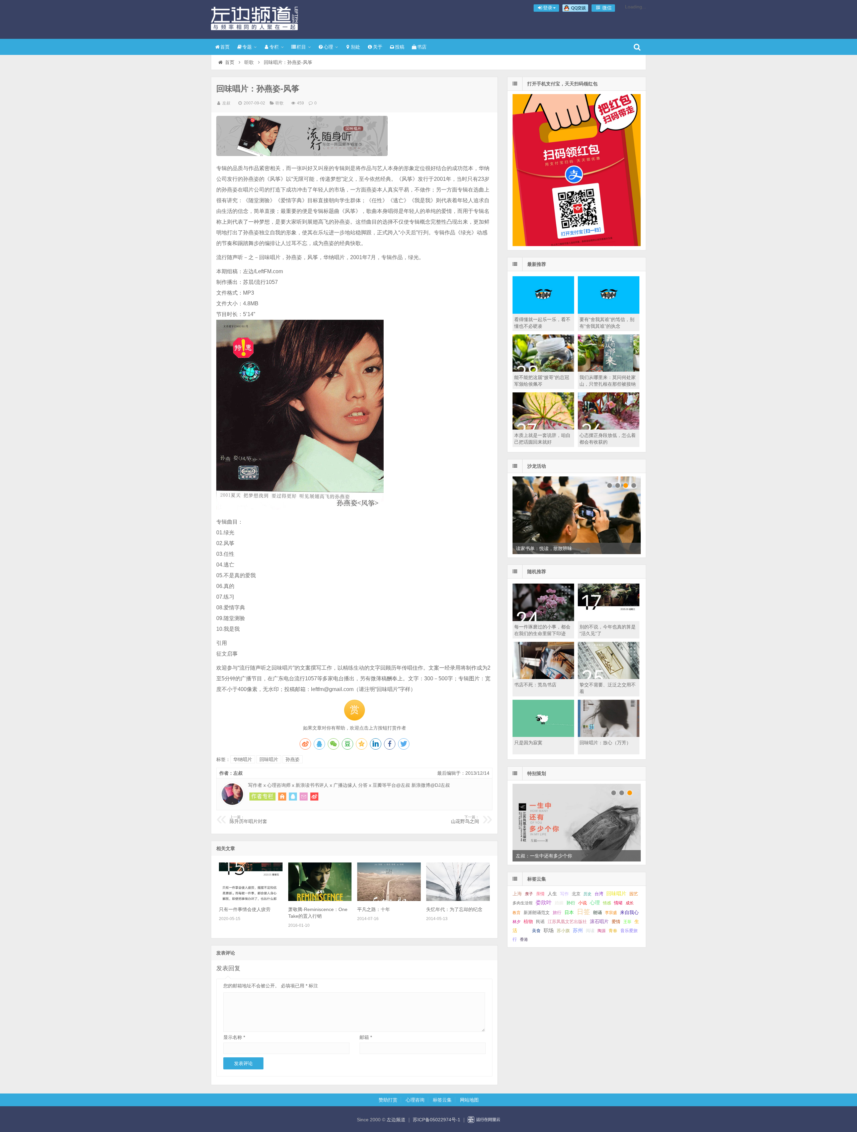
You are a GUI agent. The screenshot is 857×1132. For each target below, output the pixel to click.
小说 (582, 902)
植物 (528, 921)
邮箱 (366, 1037)
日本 (569, 912)
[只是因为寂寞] (543, 735)
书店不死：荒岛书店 (535, 684)
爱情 (616, 921)
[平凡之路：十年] (389, 899)
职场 (549, 930)
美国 (524, 930)
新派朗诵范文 (537, 912)
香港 (524, 939)
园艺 (633, 893)
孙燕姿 (293, 759)
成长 (630, 903)
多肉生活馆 (523, 903)
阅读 (590, 930)
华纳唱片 (242, 759)
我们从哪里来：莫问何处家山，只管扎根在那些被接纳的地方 (607, 384)
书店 (421, 47)
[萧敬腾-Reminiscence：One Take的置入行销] (320, 899)
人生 (552, 893)
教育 (517, 912)
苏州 (578, 930)
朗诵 (597, 912)
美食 (536, 930)
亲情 (540, 893)
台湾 (599, 893)
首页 (225, 47)
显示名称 (234, 1037)
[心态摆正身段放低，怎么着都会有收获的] (608, 428)
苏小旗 (563, 930)
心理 (328, 47)
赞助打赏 (388, 1100)
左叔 (226, 103)
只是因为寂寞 (528, 742)
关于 (377, 47)
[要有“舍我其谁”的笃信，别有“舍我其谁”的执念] (608, 312)
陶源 (602, 930)
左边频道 (254, 18)
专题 (247, 47)
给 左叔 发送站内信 (304, 797)
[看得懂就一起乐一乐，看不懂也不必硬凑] (543, 312)
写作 (564, 893)
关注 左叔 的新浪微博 (314, 797)
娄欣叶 (544, 902)
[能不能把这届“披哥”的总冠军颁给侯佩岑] (543, 370)
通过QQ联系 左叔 (293, 797)
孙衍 (570, 902)
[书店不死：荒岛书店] (543, 677)
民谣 (540, 921)
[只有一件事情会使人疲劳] (251, 899)
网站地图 (469, 1100)
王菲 (627, 921)
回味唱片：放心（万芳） (605, 742)
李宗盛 (611, 912)
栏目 (301, 47)
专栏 (274, 47)
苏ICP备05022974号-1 (436, 1119)
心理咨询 (415, 1100)
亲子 (529, 894)
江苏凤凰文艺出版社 (567, 921)
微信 (606, 7)
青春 (613, 930)
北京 (576, 894)
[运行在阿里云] (484, 1119)
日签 (583, 911)
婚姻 (559, 903)
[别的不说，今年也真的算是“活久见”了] (608, 619)
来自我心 (629, 912)
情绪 (618, 903)
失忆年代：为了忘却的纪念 (454, 909)
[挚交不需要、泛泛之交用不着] (608, 677)
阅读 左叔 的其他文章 (262, 797)
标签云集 (442, 1100)
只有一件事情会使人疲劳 (244, 909)
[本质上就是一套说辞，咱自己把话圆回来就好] (543, 428)
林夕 (517, 921)
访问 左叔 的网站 (282, 797)
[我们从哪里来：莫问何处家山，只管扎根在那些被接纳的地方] (608, 370)
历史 (587, 894)
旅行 (557, 912)
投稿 (399, 47)
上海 (517, 893)
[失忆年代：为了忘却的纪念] (458, 899)
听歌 (249, 62)
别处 (355, 47)
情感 (607, 903)
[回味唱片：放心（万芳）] (608, 735)
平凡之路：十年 (373, 909)
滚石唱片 (599, 921)
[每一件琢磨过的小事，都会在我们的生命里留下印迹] (543, 619)
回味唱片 (268, 759)
